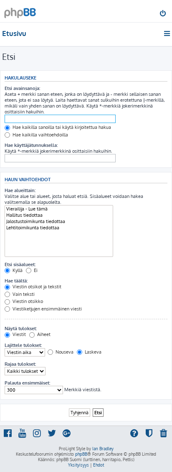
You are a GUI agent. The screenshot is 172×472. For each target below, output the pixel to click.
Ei (35, 270)
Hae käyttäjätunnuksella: (31, 145)
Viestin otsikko (27, 301)
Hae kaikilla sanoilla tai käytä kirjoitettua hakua (61, 127)
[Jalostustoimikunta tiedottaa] (58, 221)
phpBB (81, 454)
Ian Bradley (103, 448)
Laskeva (92, 352)
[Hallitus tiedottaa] (58, 215)
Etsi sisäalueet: (20, 264)
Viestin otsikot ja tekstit (36, 287)
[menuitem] (163, 14)
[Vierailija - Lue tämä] (58, 209)
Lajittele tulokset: (23, 345)
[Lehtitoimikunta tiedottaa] (58, 228)
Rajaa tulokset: (20, 364)
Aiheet (43, 334)
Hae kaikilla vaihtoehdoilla (39, 135)
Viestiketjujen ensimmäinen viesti (46, 309)
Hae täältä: (16, 281)
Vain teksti (23, 294)
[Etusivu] (20, 10)
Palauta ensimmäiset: (27, 383)
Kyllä (17, 270)
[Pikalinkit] (167, 33)
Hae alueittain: (20, 190)
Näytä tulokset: (21, 328)
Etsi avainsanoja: (22, 88)
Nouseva (63, 352)
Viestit (18, 334)
